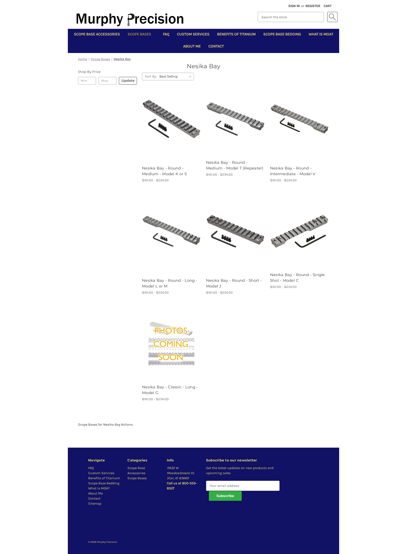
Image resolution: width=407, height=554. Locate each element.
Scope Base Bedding (282, 34)
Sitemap (94, 503)
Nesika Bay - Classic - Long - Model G (170, 390)
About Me (192, 46)
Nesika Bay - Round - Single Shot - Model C (297, 277)
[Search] (332, 17)
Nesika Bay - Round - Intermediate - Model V (293, 171)
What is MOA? (321, 34)
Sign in (294, 6)
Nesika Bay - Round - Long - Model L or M (169, 283)
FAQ (166, 34)
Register (312, 6)
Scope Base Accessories (97, 34)
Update (128, 81)
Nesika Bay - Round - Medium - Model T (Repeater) (234, 165)
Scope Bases (139, 34)
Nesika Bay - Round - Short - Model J (234, 283)
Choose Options (171, 119)
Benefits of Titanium (236, 34)
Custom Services (193, 34)
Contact (216, 46)
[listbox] (176, 76)
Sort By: (151, 76)
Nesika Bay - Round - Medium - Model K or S (164, 171)
